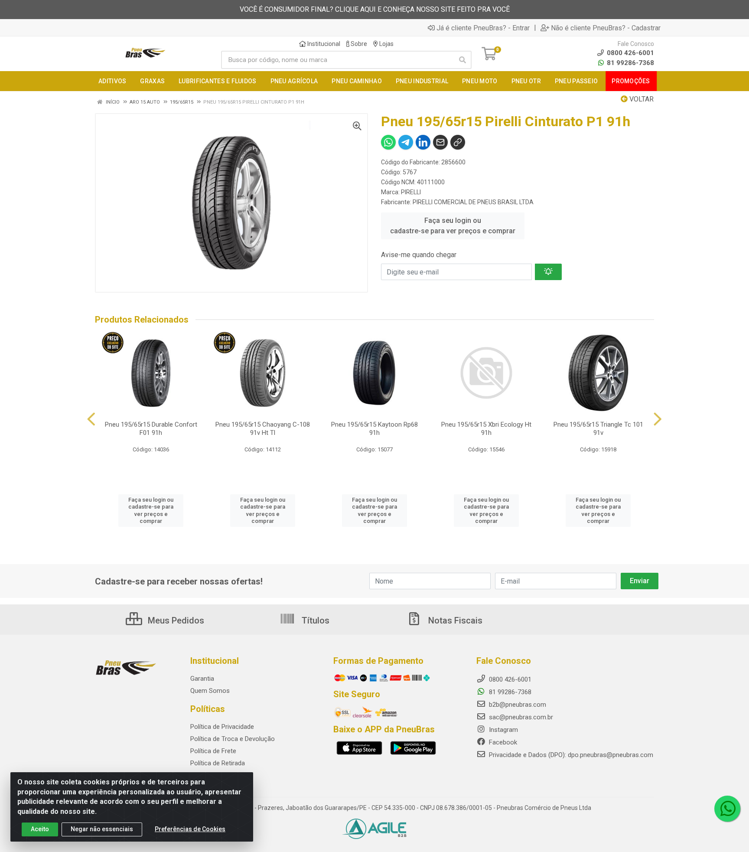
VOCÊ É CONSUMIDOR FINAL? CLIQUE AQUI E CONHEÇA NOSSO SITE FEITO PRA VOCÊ (375, 9)
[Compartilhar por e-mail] (440, 142)
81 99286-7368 (629, 63)
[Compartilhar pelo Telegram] (405, 142)
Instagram (502, 730)
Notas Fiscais (454, 620)
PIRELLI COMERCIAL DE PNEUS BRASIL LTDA (473, 202)
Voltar (641, 99)
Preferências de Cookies (190, 829)
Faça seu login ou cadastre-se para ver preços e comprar (452, 225)
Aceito (40, 829)
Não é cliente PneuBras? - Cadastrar (606, 27)
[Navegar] (91, 419)
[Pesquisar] (462, 60)
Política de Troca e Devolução (232, 739)
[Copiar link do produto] (457, 142)
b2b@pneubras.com (516, 704)
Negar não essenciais (102, 829)
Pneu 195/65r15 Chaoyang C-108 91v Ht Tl (262, 429)
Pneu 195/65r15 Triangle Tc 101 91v (598, 429)
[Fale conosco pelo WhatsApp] (727, 809)
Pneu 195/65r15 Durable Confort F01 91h (151, 429)
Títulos (314, 620)
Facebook (502, 742)
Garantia (202, 678)
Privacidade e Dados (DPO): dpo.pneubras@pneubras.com (570, 755)
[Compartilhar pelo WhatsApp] (388, 142)
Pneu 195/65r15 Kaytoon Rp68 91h (374, 429)
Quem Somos (210, 691)
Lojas (386, 43)
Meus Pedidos (175, 620)
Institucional (323, 43)
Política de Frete (213, 751)
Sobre (358, 43)
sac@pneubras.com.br (520, 717)
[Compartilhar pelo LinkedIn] (423, 142)
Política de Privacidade (222, 727)
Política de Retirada (217, 763)
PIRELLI (411, 192)
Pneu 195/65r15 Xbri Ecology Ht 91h (486, 429)
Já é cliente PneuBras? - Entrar (483, 27)
